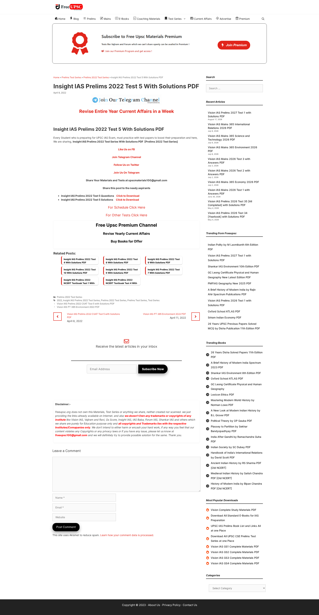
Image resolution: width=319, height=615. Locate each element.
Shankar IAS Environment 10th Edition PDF (233, 266)
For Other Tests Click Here (126, 215)
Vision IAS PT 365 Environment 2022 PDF (78, 307)
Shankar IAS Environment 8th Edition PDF (236, 373)
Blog (76, 18)
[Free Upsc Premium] (159, 43)
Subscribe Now (153, 369)
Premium (244, 18)
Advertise (225, 18)
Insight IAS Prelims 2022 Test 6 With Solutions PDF (122, 271)
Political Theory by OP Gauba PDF (231, 420)
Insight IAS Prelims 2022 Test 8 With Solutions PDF (122, 261)
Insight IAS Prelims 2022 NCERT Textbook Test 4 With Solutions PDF (121, 282)
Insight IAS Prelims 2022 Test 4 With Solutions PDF (80, 261)
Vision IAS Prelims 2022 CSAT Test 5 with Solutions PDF (85, 303)
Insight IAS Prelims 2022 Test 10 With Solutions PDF (80, 271)
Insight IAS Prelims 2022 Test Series (81, 300)
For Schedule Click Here (126, 207)
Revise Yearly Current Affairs (126, 233)
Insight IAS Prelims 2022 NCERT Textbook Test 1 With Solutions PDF (79, 282)
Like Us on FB (126, 149)
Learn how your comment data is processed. (127, 535)
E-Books (123, 18)
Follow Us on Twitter (126, 164)
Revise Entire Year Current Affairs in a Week (126, 111)
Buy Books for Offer (126, 241)
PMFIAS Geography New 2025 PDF (229, 283)
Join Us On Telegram (127, 172)
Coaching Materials (148, 18)
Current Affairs (202, 18)
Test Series (174, 18)
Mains (107, 18)
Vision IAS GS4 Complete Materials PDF (235, 563)
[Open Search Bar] (263, 18)
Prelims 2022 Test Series (96, 77)
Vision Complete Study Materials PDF (233, 509)
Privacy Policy (171, 605)
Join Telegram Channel (126, 157)
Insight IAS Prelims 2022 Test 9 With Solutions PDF (164, 261)
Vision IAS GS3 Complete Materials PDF (235, 557)
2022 (59, 300)
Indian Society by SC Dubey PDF (231, 447)
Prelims (91, 18)
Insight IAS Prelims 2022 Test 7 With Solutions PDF (164, 271)
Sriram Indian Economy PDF (224, 317)
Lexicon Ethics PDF (222, 394)
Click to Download (127, 195)
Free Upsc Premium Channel (126, 225)
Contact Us (190, 605)
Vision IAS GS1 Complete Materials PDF (235, 546)
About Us (154, 605)
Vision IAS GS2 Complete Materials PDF (235, 552)
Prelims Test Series (71, 77)
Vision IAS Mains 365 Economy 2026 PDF (233, 181)
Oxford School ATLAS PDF (224, 311)
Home (61, 18)
